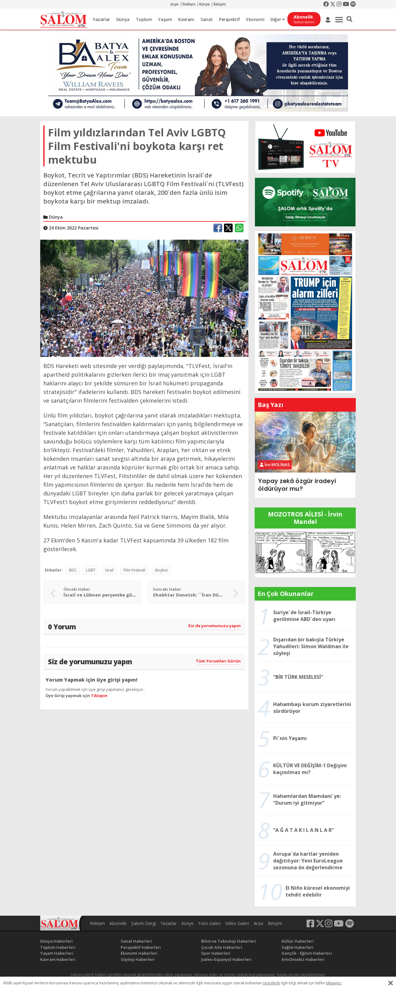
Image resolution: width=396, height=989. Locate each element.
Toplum (144, 19)
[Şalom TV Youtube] (305, 147)
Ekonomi (255, 19)
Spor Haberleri (215, 953)
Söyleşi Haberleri (138, 959)
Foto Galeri (209, 923)
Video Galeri (237, 923)
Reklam (189, 4)
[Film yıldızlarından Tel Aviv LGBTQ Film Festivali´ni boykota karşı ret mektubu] (144, 297)
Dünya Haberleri (56, 941)
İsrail (109, 570)
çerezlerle (271, 983)
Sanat (206, 19)
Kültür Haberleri (298, 941)
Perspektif (229, 19)
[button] (349, 19)
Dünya (123, 19)
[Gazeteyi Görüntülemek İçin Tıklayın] (305, 311)
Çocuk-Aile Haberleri (221, 947)
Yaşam (165, 19)
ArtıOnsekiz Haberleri (303, 959)
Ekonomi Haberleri (139, 953)
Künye (204, 4)
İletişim (219, 4)
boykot (161, 570)
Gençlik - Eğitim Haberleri (307, 953)
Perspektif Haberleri (141, 947)
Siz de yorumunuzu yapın (214, 625)
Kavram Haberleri (57, 959)
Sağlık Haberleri (297, 947)
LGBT (90, 570)
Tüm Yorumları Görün (218, 661)
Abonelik (118, 923)
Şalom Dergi (143, 923)
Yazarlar (101, 19)
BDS (72, 570)
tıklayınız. (334, 983)
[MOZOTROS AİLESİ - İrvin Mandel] (305, 552)
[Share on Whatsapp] (239, 228)
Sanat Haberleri (136, 941)
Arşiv (174, 4)
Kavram (186, 19)
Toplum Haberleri (57, 947)
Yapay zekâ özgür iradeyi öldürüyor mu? (297, 485)
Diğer (276, 19)
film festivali (134, 570)
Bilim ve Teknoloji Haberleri (228, 941)
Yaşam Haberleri (56, 953)
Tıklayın (99, 695)
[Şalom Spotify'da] (305, 202)
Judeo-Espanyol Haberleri (226, 959)
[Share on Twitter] (228, 228)
